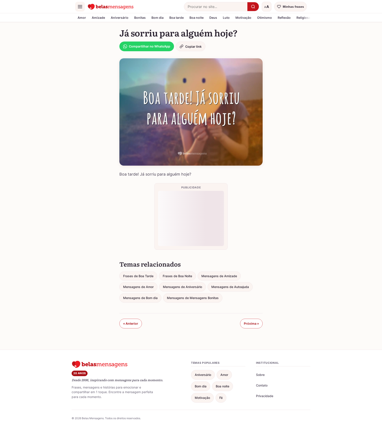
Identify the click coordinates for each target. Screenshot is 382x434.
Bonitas (140, 17)
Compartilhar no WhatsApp (149, 46)
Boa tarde (176, 17)
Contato (261, 385)
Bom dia (157, 17)
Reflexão (284, 17)
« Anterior (130, 323)
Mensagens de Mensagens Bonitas (193, 298)
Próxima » (251, 323)
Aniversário (119, 17)
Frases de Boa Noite (177, 276)
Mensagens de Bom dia (140, 298)
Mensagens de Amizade (219, 276)
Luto (226, 17)
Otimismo (264, 17)
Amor (82, 17)
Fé (221, 398)
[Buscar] (253, 6)
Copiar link (193, 46)
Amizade (98, 17)
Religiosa (303, 17)
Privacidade (264, 396)
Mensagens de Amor (138, 287)
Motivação (243, 17)
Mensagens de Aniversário (182, 287)
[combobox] (215, 6)
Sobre (260, 375)
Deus (213, 17)
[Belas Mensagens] (111, 7)
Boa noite (196, 17)
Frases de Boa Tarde (138, 276)
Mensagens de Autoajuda (230, 287)
